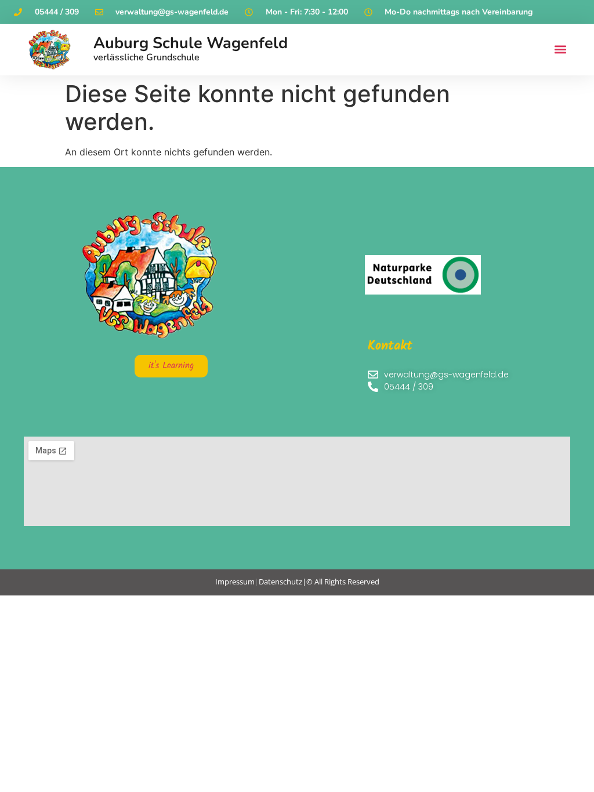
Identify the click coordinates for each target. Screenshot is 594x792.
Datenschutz (280, 581)
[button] (560, 49)
